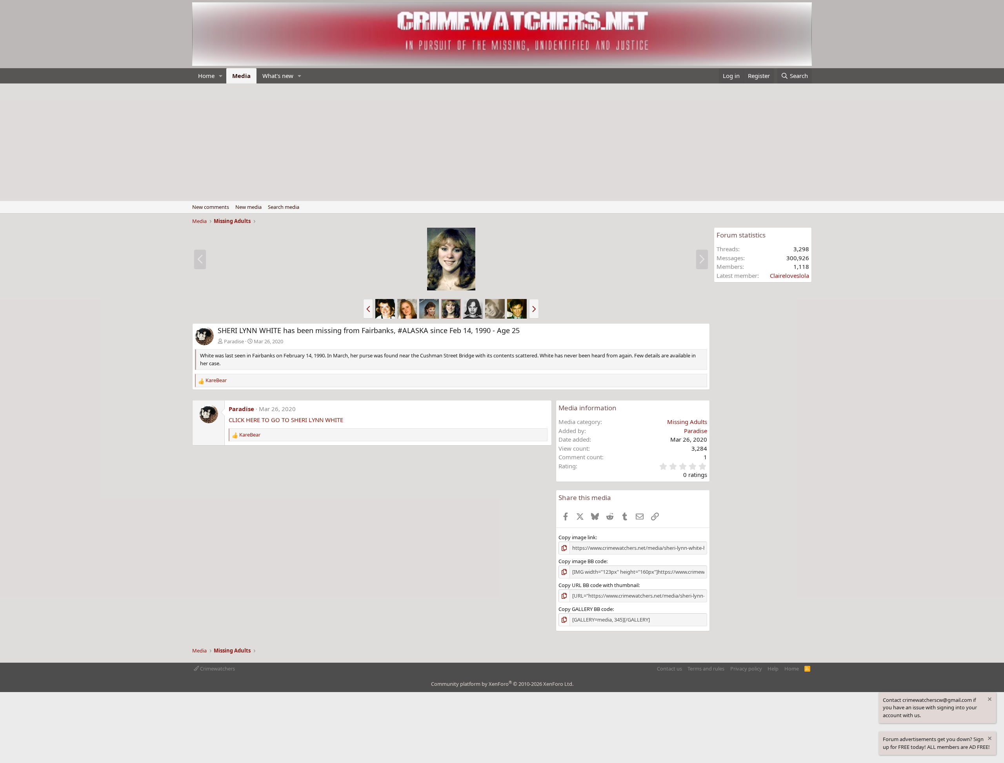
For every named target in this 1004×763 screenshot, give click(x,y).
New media (248, 206)
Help (773, 668)
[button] (220, 75)
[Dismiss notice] (989, 700)
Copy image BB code (582, 561)
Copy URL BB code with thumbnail (598, 585)
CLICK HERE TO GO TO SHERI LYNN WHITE (286, 420)
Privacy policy (746, 668)
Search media (283, 206)
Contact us (669, 668)
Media (241, 76)
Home (206, 76)
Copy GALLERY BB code (585, 609)
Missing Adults (687, 422)
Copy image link (577, 537)
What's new (277, 76)
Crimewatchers (217, 668)
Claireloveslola (789, 275)
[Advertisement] (502, 142)
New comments (210, 206)
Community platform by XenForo (502, 683)
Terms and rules (706, 668)
